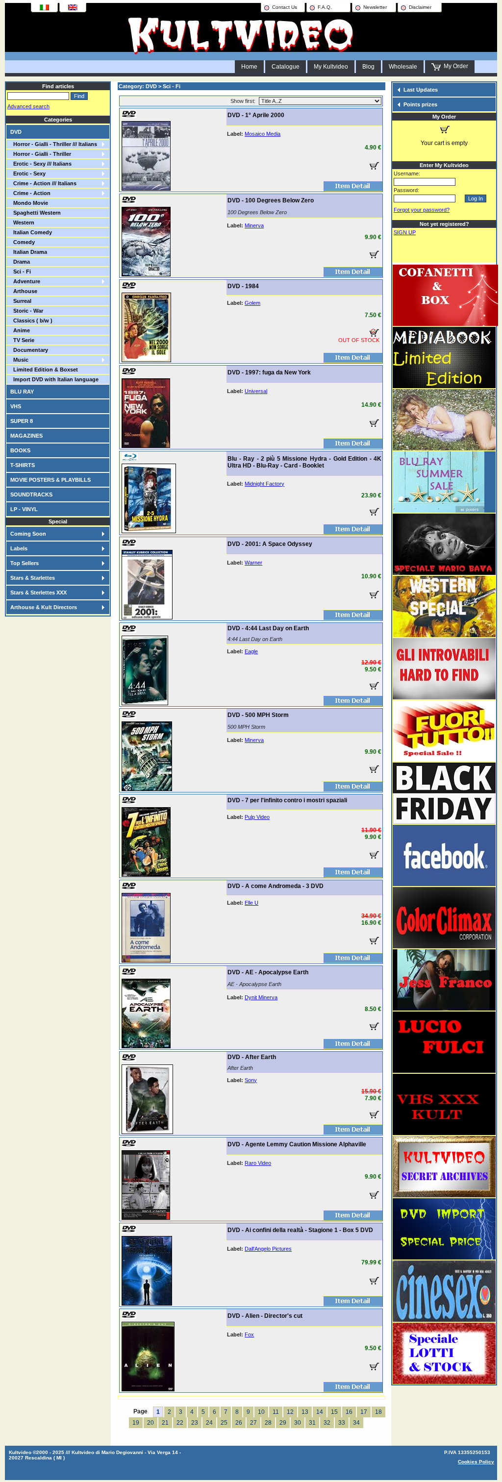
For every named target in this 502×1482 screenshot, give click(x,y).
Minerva (254, 225)
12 (290, 1411)
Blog (368, 66)
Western (22, 222)
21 (165, 1422)
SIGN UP (405, 232)
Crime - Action (30, 193)
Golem (252, 303)
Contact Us (284, 7)
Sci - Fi (20, 271)
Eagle (251, 651)
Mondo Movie (29, 203)
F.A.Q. (325, 7)
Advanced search (28, 106)
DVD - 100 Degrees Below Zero (270, 200)
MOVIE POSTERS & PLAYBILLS (50, 480)
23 (194, 1422)
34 (356, 1422)
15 (334, 1411)
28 (268, 1422)
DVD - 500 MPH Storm (258, 715)
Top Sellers (24, 563)
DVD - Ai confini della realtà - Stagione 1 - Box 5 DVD (300, 1230)
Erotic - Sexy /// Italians (41, 164)
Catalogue (286, 66)
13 (304, 1411)
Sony (251, 1080)
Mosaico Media (262, 134)
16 (349, 1411)
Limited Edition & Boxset (44, 369)
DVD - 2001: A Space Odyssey (269, 544)
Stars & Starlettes (32, 578)
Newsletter (375, 7)
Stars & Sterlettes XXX (38, 592)
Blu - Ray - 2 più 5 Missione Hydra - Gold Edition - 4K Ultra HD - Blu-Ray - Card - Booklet (304, 462)
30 (297, 1422)
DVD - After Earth (251, 1057)
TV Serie (22, 340)
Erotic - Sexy (28, 173)
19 (135, 1422)
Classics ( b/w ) (31, 320)
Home (249, 66)
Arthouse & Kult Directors (43, 607)
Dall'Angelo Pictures (268, 1249)
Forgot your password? (422, 210)
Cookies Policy (476, 1461)
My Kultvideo (331, 66)
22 (179, 1422)
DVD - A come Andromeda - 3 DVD (275, 886)
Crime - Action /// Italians (43, 183)
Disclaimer (420, 7)
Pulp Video (257, 817)
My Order (454, 66)
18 (378, 1411)
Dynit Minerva (261, 997)
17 (363, 1411)
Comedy (22, 242)
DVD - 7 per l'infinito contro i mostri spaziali (287, 800)
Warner (253, 563)
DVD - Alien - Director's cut (264, 1315)
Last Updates (420, 90)
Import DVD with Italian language (54, 379)
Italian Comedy (31, 232)
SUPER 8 (21, 421)
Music (19, 360)
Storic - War (26, 311)
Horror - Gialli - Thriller (40, 154)
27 (253, 1422)
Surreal (20, 301)
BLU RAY (22, 392)
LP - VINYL (24, 509)
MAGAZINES (26, 436)
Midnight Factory (264, 484)
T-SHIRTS (22, 465)
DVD (16, 132)
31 (312, 1422)
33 (341, 1422)
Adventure (25, 281)
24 (209, 1422)
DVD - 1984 (243, 286)
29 (282, 1422)
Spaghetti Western (35, 213)
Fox (249, 1334)
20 (150, 1422)
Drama (20, 262)
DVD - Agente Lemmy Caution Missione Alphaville (296, 1144)
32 (327, 1422)
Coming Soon (28, 534)
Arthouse (23, 291)
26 (238, 1422)
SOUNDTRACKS (31, 494)
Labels (18, 548)
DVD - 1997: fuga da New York (269, 372)
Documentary (29, 350)
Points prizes (420, 104)
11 (276, 1411)
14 (319, 1411)
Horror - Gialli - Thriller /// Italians (53, 144)
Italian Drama (28, 252)
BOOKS (20, 450)
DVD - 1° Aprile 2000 (255, 115)
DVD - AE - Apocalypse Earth (267, 972)
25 (224, 1422)
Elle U (251, 903)
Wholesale (403, 66)
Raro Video (258, 1163)
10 (261, 1411)
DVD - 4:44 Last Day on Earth (268, 628)
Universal (256, 391)
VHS (15, 406)
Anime (20, 330)
